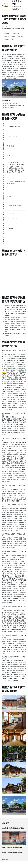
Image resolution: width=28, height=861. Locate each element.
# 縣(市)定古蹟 (6, 36)
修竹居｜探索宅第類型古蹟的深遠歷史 (12, 847)
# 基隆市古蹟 (6, 33)
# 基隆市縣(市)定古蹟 (8, 39)
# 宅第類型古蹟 (15, 33)
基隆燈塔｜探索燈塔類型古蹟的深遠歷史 (12, 852)
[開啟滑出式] (25, 5)
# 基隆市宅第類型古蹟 (17, 36)
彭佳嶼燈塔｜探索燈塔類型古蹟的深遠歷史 (13, 828)
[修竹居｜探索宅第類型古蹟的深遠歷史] (14, 838)
